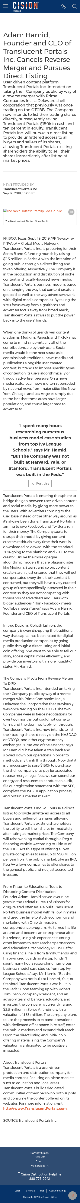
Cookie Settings (57, 1190)
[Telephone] (63, 6)
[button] (40, 211)
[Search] (74, 6)
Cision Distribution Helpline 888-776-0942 (40, 1176)
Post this (42, 483)
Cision (45, 1197)
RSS (42, 1190)
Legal (17, 1190)
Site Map (30, 1190)
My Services (38, 1165)
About (40, 1161)
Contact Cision (40, 1153)
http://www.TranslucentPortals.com (35, 1109)
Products (39, 1157)
